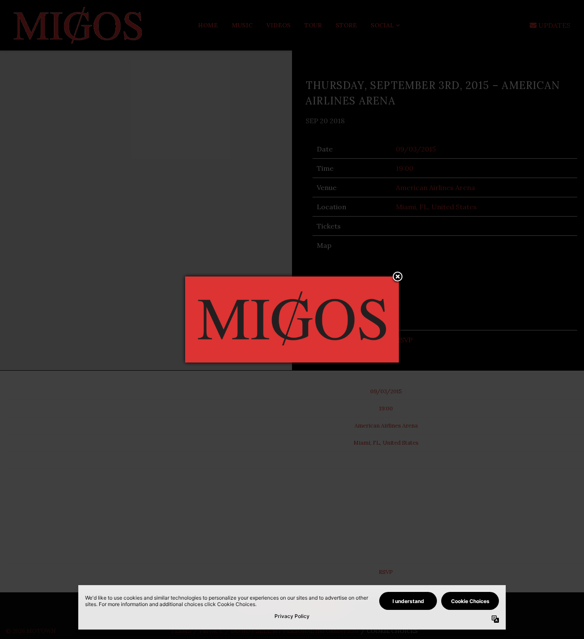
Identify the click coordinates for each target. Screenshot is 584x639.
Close (397, 277)
